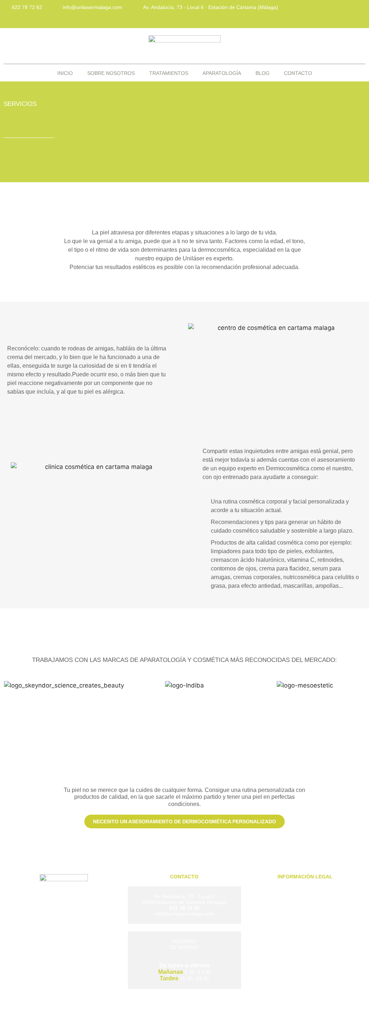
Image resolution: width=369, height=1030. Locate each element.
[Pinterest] (356, 13)
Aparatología (222, 73)
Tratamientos (168, 73)
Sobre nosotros (111, 73)
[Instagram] (332, 13)
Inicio (65, 73)
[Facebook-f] (308, 13)
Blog (262, 73)
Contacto (298, 73)
